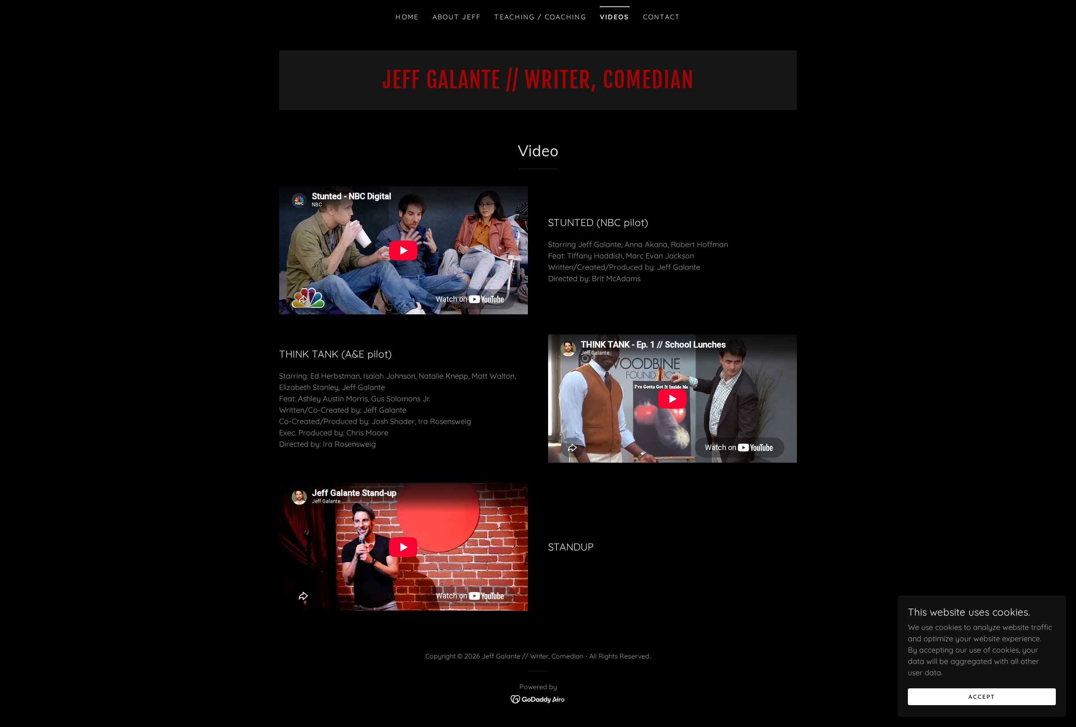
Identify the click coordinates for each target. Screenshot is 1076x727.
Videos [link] (615, 17)
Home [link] (407, 17)
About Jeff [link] (457, 17)
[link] (538, 85)
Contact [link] (661, 17)
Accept (981, 697)
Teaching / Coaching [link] (540, 17)
